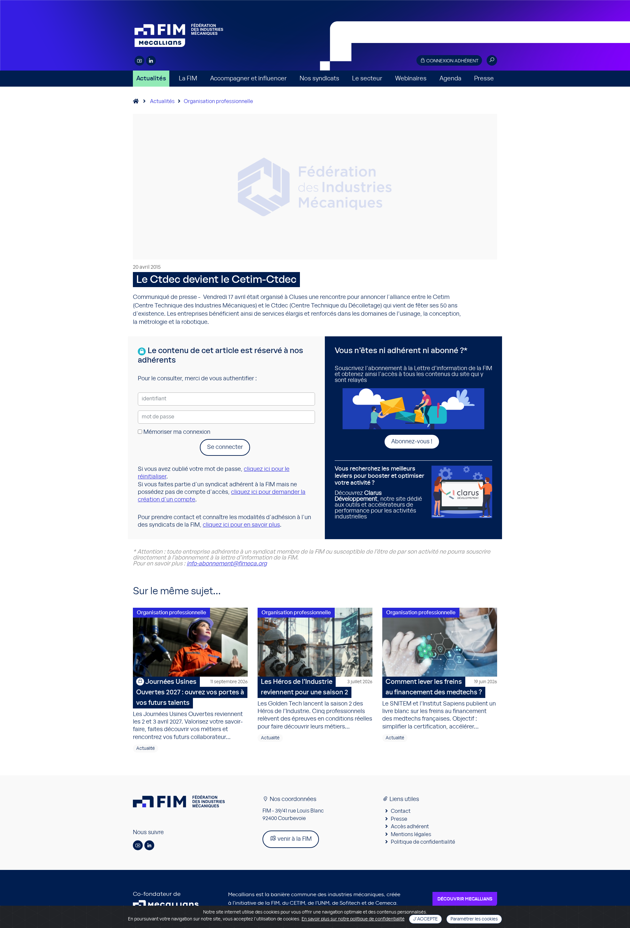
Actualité (145, 748)
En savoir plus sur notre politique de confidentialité (353, 919)
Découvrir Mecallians (464, 899)
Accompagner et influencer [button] (248, 78)
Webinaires (411, 78)
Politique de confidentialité (423, 842)
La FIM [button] (188, 78)
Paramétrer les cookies (474, 919)
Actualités (151, 78)
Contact (400, 811)
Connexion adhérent (451, 61)
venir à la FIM (294, 839)
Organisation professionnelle (218, 101)
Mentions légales (411, 834)
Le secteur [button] (367, 78)
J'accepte (425, 919)
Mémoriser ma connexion (176, 432)
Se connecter (225, 447)
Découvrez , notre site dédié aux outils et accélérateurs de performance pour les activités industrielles (379, 493)
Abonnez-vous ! (411, 442)
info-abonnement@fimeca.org (227, 564)
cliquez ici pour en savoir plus (241, 525)
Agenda (450, 78)
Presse (484, 78)
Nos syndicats (319, 78)
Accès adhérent (410, 826)
